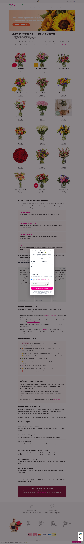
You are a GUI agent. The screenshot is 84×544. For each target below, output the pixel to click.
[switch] (80, 539)
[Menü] (82, 532)
